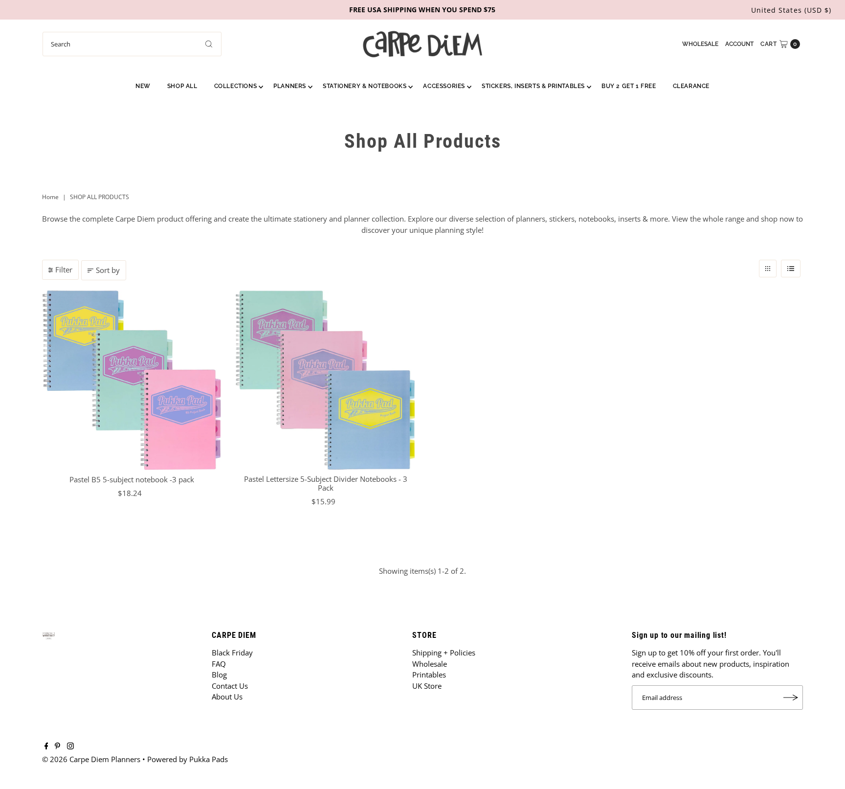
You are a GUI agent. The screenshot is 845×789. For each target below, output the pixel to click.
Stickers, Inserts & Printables (533, 86)
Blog (219, 674)
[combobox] (132, 44)
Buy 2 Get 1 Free (628, 86)
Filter (63, 269)
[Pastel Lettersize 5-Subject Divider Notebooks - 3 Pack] (325, 380)
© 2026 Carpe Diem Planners (91, 759)
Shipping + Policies (443, 652)
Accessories (444, 86)
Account (739, 44)
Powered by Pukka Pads (187, 759)
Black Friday (232, 652)
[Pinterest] (57, 746)
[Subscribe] (790, 697)
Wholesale (700, 44)
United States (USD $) (791, 10)
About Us (227, 696)
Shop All (182, 86)
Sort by (108, 270)
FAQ (219, 664)
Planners (289, 86)
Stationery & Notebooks (364, 86)
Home (50, 197)
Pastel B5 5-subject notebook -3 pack (131, 479)
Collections (235, 86)
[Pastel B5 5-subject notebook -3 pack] (132, 380)
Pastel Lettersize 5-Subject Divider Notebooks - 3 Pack (325, 483)
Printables (429, 674)
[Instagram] (70, 746)
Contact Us (230, 686)
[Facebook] (46, 746)
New (143, 86)
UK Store (427, 686)
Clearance (691, 86)
